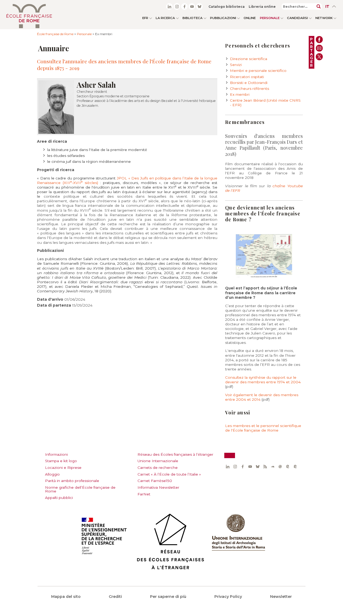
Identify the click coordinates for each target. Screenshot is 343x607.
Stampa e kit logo (61, 461)
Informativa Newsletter (158, 487)
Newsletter (281, 596)
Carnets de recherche (157, 467)
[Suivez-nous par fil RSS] (265, 466)
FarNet (143, 494)
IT (327, 6)
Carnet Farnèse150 (154, 481)
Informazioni (56, 454)
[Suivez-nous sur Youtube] (192, 6)
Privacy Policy (228, 596)
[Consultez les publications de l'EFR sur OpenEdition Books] (287, 466)
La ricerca (165, 18)
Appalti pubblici (59, 497)
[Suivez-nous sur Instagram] (177, 6)
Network (324, 18)
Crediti (115, 596)
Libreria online (262, 7)
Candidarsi (297, 18)
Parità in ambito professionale (72, 481)
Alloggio (52, 474)
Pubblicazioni (223, 18)
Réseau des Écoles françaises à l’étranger (175, 454)
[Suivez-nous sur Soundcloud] (272, 466)
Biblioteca (192, 18)
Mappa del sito (66, 596)
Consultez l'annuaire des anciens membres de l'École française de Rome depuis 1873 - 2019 (124, 64)
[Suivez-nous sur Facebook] (184, 6)
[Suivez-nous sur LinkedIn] (169, 6)
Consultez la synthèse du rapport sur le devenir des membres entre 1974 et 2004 (263, 379)
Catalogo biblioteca (226, 7)
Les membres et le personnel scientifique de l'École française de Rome (263, 428)
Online (250, 18)
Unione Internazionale (157, 461)
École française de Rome (55, 34)
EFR (145, 18)
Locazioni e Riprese (63, 467)
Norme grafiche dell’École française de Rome (80, 489)
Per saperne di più (168, 596)
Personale (269, 18)
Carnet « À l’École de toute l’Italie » (169, 474)
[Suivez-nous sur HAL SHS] (280, 466)
